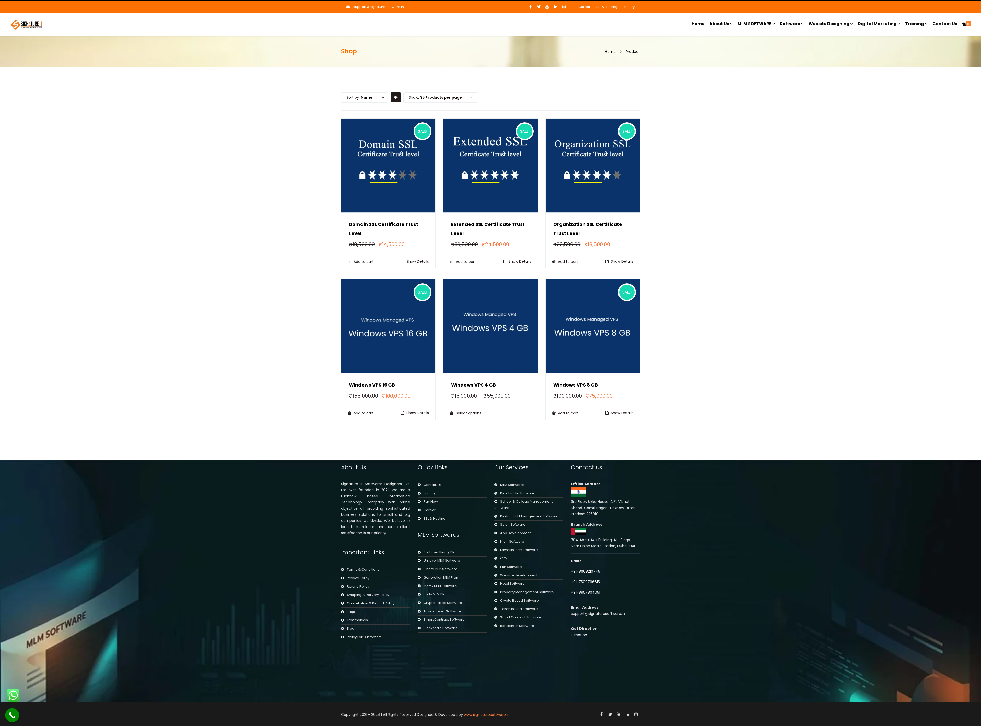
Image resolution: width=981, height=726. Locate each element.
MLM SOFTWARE (755, 24)
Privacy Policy (358, 578)
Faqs (351, 611)
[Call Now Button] (12, 715)
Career (584, 6)
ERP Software (511, 566)
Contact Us (944, 24)
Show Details (417, 261)
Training (914, 24)
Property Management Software (527, 592)
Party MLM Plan (436, 594)
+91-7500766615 (586, 581)
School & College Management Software (523, 504)
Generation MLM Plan (441, 577)
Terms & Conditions (363, 569)
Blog (350, 628)
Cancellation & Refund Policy (370, 603)
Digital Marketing (877, 24)
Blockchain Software (441, 628)
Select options (468, 413)
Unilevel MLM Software (442, 560)
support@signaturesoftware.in (378, 6)
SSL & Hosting (606, 6)
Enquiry (629, 6)
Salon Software (512, 524)
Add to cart (363, 261)
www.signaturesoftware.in (487, 714)
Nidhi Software (512, 541)
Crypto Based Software (443, 602)
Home (698, 24)
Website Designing (829, 24)
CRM (504, 558)
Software (790, 24)
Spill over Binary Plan (441, 552)
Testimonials (357, 620)
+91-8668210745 (585, 571)
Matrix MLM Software (440, 585)
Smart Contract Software (444, 619)
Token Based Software (442, 611)
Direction (579, 634)
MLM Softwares (512, 484)
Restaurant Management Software (529, 516)
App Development (515, 533)
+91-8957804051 (585, 592)
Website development (519, 575)
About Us (719, 24)
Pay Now (431, 501)
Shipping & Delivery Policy (368, 594)
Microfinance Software (519, 549)
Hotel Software (512, 583)
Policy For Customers (364, 637)
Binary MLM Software (440, 569)
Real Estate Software (517, 493)
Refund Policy (358, 586)
